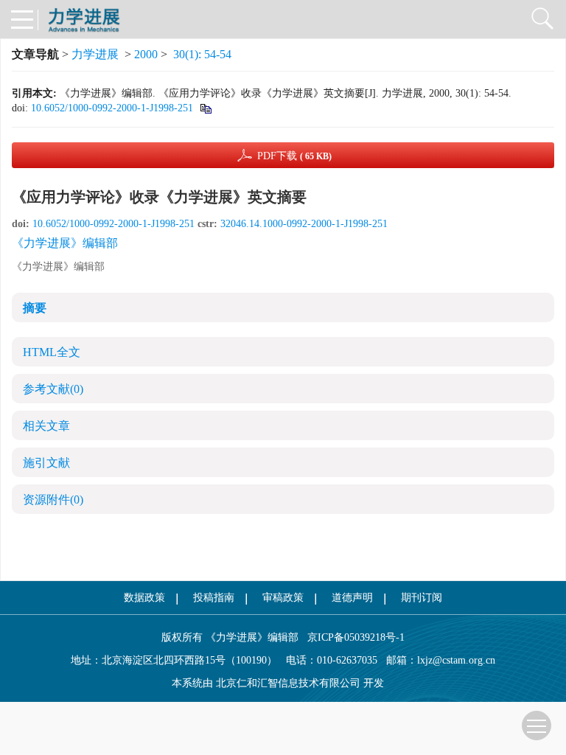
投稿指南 (213, 597)
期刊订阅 (421, 597)
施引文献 (46, 462)
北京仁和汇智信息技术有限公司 (288, 683)
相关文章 (46, 426)
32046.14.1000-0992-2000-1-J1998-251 (304, 223)
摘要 (34, 308)
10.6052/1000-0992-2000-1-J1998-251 (112, 108)
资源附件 (53, 499)
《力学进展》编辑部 (65, 243)
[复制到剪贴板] (205, 108)
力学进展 (95, 54)
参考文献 (53, 389)
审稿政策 (283, 597)
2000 (146, 54)
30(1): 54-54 (202, 54)
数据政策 (144, 597)
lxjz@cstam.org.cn (456, 660)
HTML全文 (51, 352)
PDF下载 (294, 155)
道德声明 (352, 597)
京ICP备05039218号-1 (351, 637)
